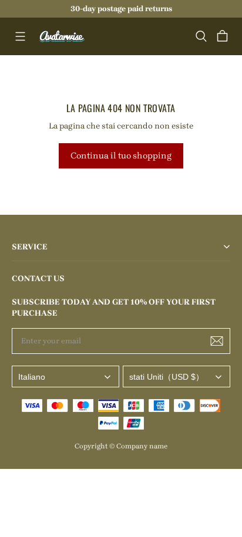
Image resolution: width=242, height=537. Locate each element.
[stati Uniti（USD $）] (176, 376)
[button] (20, 36)
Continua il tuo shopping (121, 155)
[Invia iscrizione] (216, 341)
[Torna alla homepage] (62, 36)
